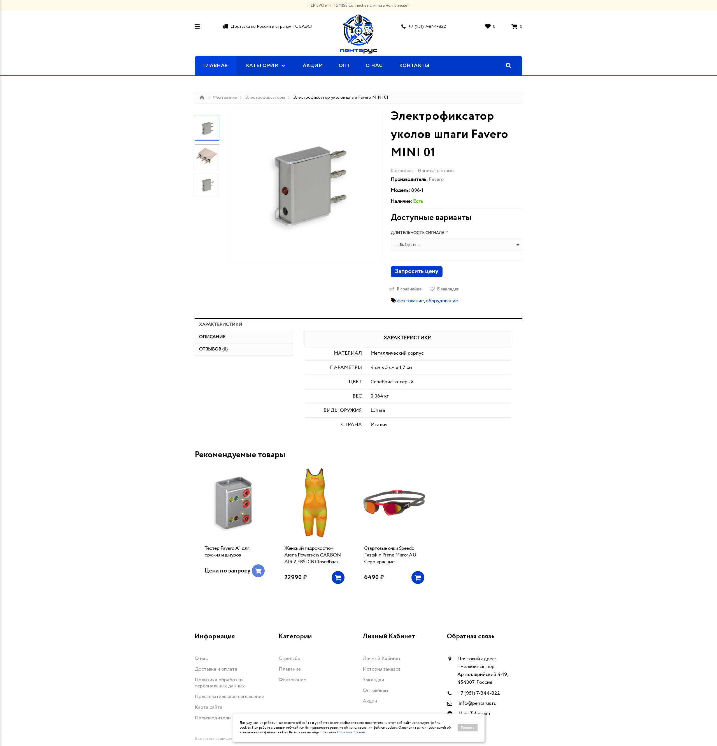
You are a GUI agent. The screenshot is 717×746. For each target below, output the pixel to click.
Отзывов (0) (213, 349)
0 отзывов (402, 170)
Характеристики (220, 324)
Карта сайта (208, 707)
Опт (345, 65)
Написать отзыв (435, 170)
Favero (436, 179)
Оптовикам (375, 690)
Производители (213, 718)
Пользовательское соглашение (229, 697)
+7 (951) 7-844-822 (427, 26)
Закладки (373, 680)
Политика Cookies (351, 732)
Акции (313, 65)
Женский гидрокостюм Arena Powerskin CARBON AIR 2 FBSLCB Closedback (312, 555)
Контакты (414, 65)
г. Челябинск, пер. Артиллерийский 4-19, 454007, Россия (482, 674)
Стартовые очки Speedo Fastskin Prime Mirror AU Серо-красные (390, 555)
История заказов (382, 669)
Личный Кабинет (382, 658)
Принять (467, 727)
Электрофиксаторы (265, 97)
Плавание (290, 669)
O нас (374, 65)
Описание (212, 337)
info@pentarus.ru (477, 703)
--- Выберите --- (408, 245)
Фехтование (225, 97)
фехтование (410, 300)
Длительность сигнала (417, 233)
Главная (215, 65)
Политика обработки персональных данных (220, 683)
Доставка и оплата (216, 669)
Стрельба (289, 658)
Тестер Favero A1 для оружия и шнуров (226, 552)
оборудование (442, 300)
